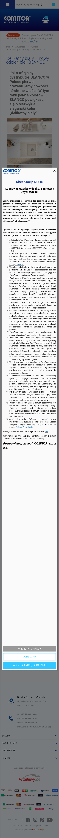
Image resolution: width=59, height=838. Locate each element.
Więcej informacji (30, 648)
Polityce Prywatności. (25, 427)
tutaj (46, 431)
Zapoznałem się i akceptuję (29, 665)
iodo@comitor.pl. (16, 264)
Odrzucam (29, 656)
